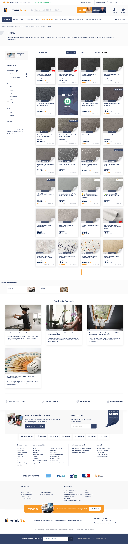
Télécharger (95, 509)
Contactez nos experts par (105, 523)
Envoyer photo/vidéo (35, 426)
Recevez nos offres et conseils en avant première (82, 420)
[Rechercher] (32, 10)
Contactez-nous (86, 2)
